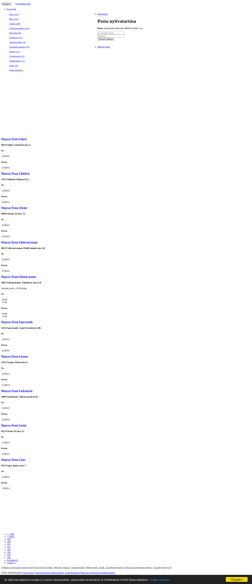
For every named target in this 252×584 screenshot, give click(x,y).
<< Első (10, 534)
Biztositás (15, 33)
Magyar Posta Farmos (14, 356)
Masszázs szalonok (89, 572)
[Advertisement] (88, 114)
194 (8, 552)
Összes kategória (16, 70)
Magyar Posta (103, 47)
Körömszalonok (72, 572)
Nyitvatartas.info (23, 4)
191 (8, 544)
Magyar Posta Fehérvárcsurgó (19, 242)
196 (8, 557)
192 (8, 547)
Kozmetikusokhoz (106, 572)
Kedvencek (102, 14)
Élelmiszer (15, 38)
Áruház (14, 24)
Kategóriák (11, 9)
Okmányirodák (17, 42)
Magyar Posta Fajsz (13, 459)
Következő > (13, 560)
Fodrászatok (28, 572)
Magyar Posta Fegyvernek (17, 321)
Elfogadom (237, 579)
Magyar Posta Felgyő (14, 138)
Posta (14, 14)
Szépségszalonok (43, 572)
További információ (159, 579)
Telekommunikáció (19, 28)
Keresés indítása (106, 39)
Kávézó (14, 52)
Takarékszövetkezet (19, 47)
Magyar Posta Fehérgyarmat (18, 276)
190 (8, 542)
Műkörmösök (57, 572)
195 (8, 555)
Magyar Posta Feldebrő (15, 173)
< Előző (10, 536)
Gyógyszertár (16, 56)
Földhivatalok (17, 61)
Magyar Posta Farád (13, 425)
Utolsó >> (11, 563)
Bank (14, 19)
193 (8, 550)
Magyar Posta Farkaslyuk (17, 390)
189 (8, 539)
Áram (13, 66)
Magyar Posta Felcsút (14, 207)
